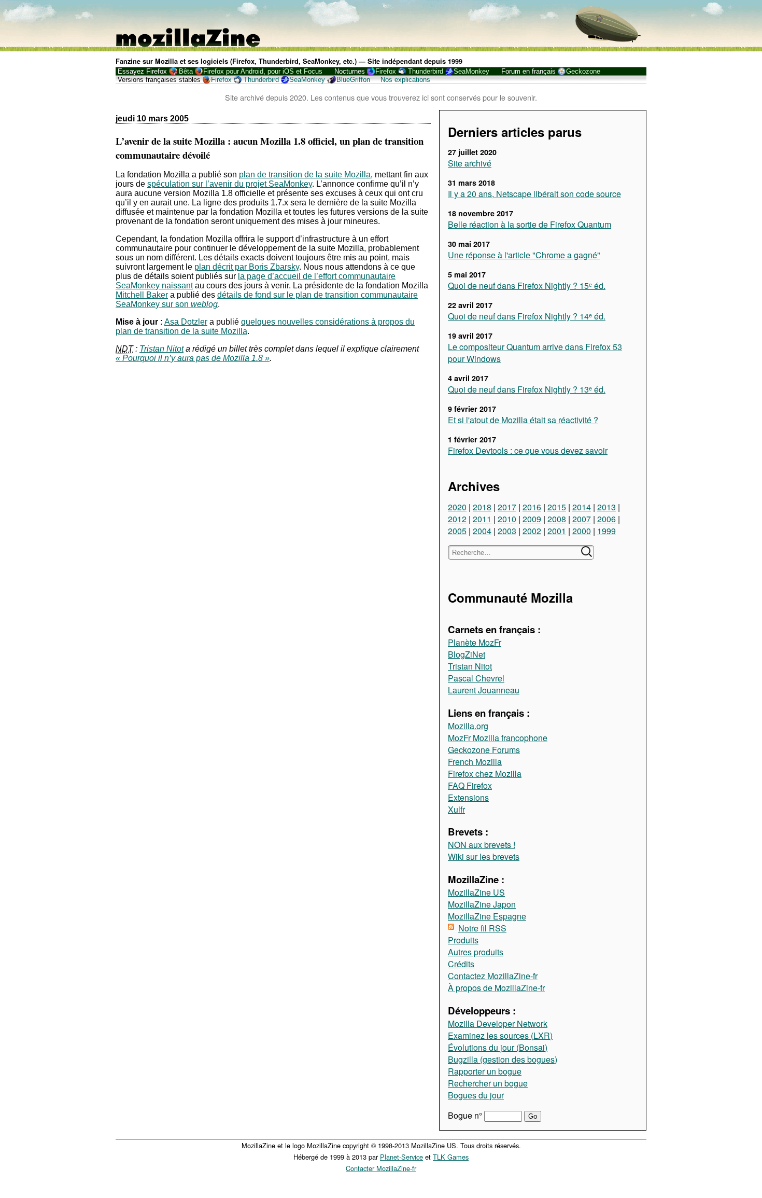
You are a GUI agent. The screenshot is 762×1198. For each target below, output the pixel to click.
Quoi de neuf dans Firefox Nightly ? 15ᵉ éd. (526, 285)
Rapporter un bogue (484, 1071)
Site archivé (469, 163)
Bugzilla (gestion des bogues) (502, 1059)
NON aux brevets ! (481, 845)
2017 (507, 507)
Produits (463, 940)
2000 (581, 531)
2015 (556, 507)
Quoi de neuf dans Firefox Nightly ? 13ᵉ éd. (526, 389)
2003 (507, 531)
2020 (457, 507)
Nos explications (405, 79)
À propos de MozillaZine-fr (496, 988)
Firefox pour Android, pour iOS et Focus (262, 71)
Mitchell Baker (142, 294)
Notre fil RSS (482, 928)
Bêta (186, 71)
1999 (606, 531)
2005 (457, 531)
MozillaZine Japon (482, 904)
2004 (482, 531)
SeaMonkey (471, 71)
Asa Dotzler (185, 321)
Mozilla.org (468, 726)
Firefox (385, 71)
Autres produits (475, 952)
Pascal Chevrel (476, 678)
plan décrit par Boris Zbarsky (246, 266)
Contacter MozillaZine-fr (381, 1168)
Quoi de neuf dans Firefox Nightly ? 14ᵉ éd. (526, 316)
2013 (606, 507)
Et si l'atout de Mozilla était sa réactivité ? (523, 420)
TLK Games (451, 1157)
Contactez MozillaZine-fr (493, 976)
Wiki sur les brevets (483, 856)
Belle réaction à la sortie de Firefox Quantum (529, 224)
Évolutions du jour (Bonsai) (497, 1047)
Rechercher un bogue (488, 1083)
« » (193, 358)
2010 (507, 519)
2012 (457, 519)
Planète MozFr (474, 642)
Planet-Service (401, 1157)
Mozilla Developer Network (497, 1023)
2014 (581, 507)
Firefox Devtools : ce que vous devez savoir (528, 450)
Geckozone (583, 71)
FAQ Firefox (470, 785)
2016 (532, 507)
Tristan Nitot (470, 666)
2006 (606, 519)
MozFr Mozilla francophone (497, 738)
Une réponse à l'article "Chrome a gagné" (524, 255)
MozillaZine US (476, 892)
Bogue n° (466, 1115)
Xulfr (456, 809)
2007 (581, 519)
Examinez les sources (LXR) (500, 1035)
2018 (482, 507)
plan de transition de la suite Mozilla (305, 174)
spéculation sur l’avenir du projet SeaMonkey (229, 183)
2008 (556, 519)
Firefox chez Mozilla (484, 773)
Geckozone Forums (484, 750)
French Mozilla (475, 762)
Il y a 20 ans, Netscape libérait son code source (534, 194)
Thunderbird (425, 71)
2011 (482, 519)
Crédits (461, 964)
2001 (556, 531)
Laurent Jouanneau (483, 690)
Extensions (468, 797)
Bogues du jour (476, 1095)
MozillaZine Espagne (487, 916)
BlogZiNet (466, 654)
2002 (532, 531)
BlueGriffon (353, 79)
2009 (532, 519)
